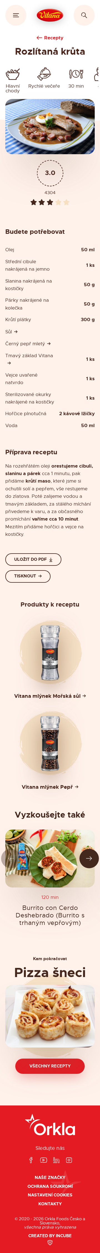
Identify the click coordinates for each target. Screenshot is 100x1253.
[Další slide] (89, 858)
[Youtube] (43, 1160)
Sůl (8, 332)
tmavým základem (26, 504)
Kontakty (50, 1204)
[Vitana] (50, 15)
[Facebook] (31, 1160)
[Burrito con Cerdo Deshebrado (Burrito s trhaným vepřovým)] (50, 858)
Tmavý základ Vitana (29, 356)
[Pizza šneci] (50, 1016)
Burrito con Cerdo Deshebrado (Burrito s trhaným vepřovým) (50, 915)
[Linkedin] (56, 1160)
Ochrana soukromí (50, 1186)
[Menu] (15, 15)
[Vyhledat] (84, 15)
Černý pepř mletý (25, 344)
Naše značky (50, 1178)
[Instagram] (69, 1160)
